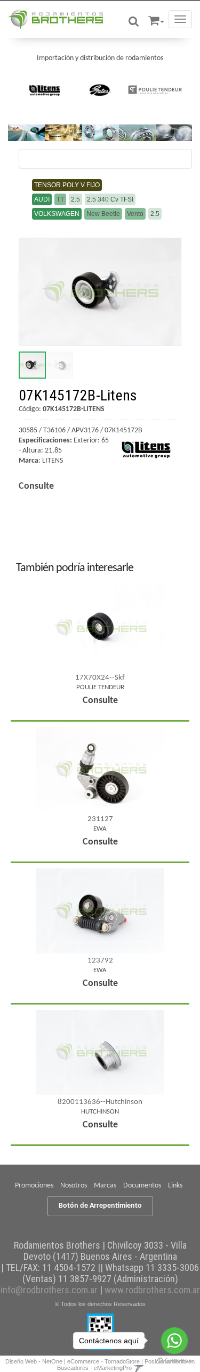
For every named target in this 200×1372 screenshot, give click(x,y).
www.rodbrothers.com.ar (152, 1289)
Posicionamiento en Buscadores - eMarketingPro (126, 1364)
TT (60, 199)
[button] (156, 19)
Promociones (34, 1186)
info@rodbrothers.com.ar (49, 1289)
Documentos (142, 1186)
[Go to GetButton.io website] (174, 1361)
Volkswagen (56, 213)
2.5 (75, 199)
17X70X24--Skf (100, 678)
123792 (100, 961)
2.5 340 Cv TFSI (110, 199)
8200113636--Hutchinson (100, 1102)
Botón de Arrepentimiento (100, 1206)
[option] (45, 90)
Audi (42, 199)
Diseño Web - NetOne (33, 1361)
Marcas (105, 1186)
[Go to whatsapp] (174, 1340)
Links (175, 1186)
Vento (135, 213)
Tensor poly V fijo (67, 185)
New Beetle (103, 213)
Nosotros (73, 1186)
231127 (100, 819)
